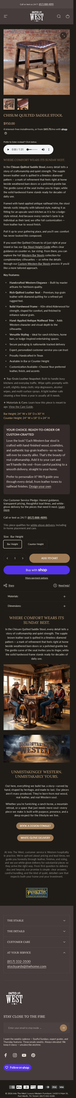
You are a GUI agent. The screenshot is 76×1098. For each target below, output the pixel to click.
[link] (19, 961)
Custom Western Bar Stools (34, 263)
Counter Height (36, 544)
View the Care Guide (21, 406)
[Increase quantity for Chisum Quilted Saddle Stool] (22, 558)
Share (11, 585)
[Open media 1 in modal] (63, 35)
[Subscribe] (63, 1027)
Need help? (64, 585)
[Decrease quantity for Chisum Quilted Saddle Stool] (7, 558)
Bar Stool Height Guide (36, 246)
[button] (62, 741)
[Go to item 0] (9, 104)
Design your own (40, 486)
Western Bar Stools (33, 255)
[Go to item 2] (22, 104)
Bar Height (12, 544)
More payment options (36, 578)
